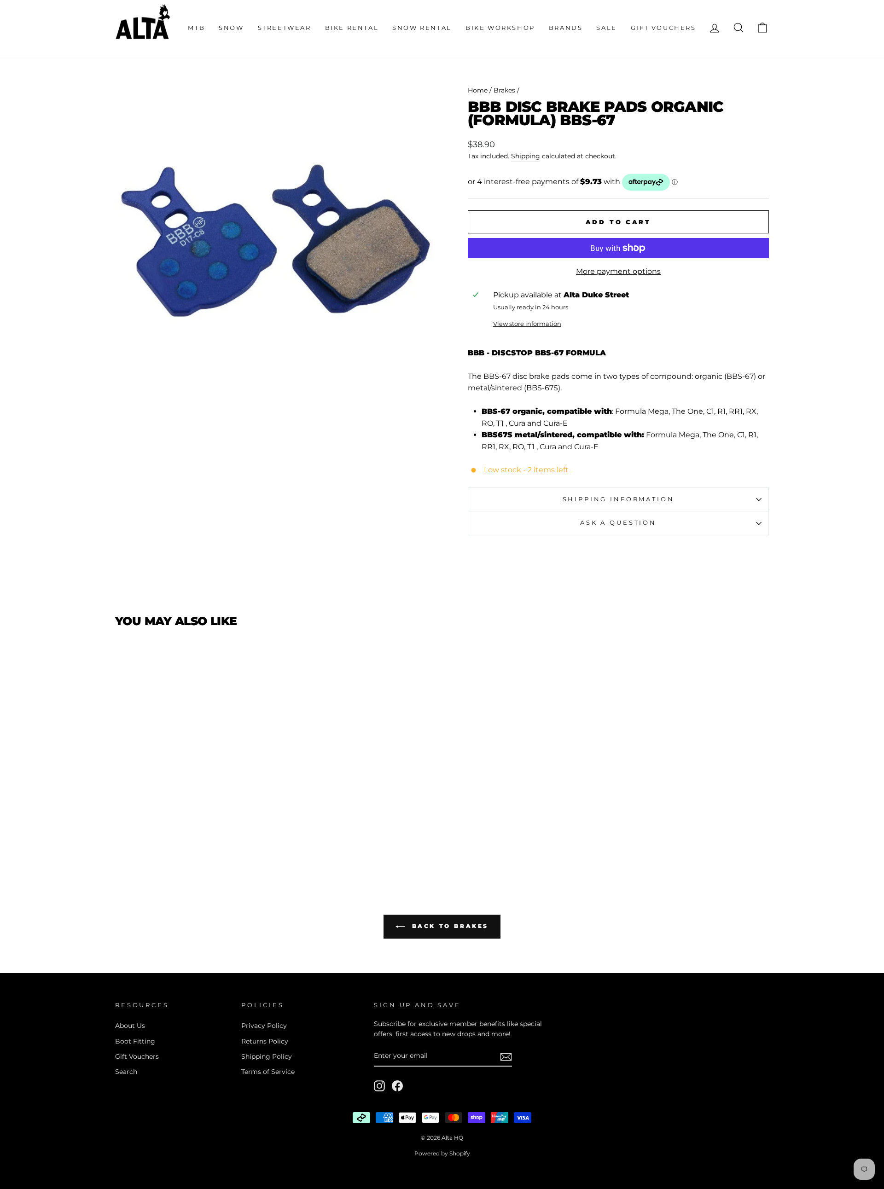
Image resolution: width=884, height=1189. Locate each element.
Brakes (504, 90)
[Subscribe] (506, 1056)
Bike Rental (352, 27)
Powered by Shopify (442, 1153)
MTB (196, 27)
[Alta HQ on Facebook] (397, 1085)
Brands (566, 27)
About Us (130, 1025)
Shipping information (619, 499)
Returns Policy (264, 1041)
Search (126, 1071)
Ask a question (618, 522)
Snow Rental (422, 27)
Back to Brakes (448, 925)
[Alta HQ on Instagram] (379, 1085)
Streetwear (284, 27)
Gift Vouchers (663, 27)
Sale (606, 27)
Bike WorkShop (500, 27)
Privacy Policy (264, 1025)
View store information (527, 323)
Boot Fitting (135, 1041)
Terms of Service (268, 1071)
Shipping (525, 156)
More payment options (618, 271)
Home (478, 90)
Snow (231, 27)
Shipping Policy (266, 1056)
